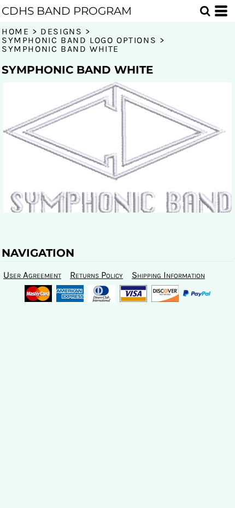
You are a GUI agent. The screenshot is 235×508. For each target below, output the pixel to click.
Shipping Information (168, 274)
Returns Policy (96, 274)
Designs (61, 31)
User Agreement (32, 274)
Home (15, 31)
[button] (204, 10)
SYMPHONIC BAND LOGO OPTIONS (79, 40)
